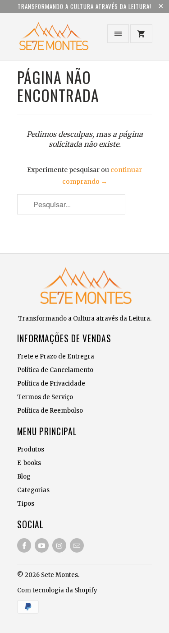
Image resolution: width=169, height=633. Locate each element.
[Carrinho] (141, 33)
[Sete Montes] (53, 40)
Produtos (30, 449)
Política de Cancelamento (55, 370)
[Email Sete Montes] (77, 545)
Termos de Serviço (45, 397)
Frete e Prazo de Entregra (55, 356)
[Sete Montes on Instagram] (59, 545)
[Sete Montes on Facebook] (24, 545)
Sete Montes (59, 575)
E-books (29, 463)
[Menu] (118, 33)
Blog (24, 476)
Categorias (33, 490)
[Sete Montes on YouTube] (42, 545)
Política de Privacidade (51, 383)
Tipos (25, 503)
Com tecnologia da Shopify (57, 590)
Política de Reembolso (50, 410)
